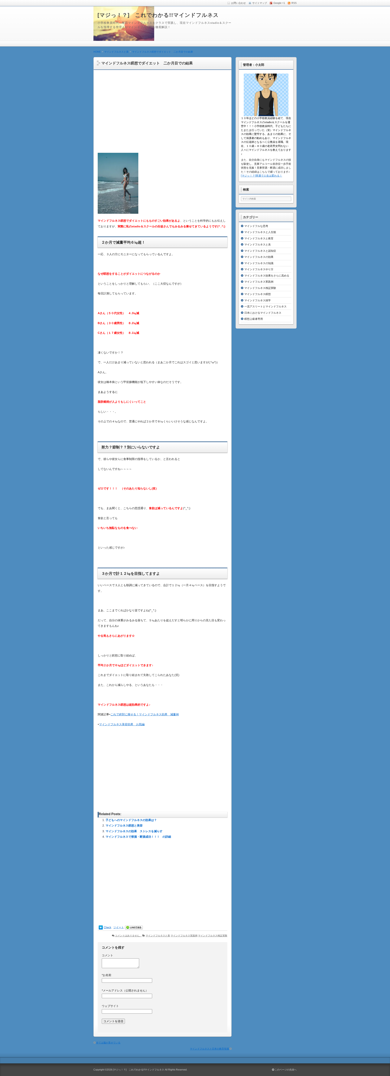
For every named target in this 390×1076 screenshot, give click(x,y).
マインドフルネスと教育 (258, 238)
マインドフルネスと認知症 (260, 250)
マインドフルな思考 (256, 226)
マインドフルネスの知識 (258, 263)
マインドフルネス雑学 (257, 300)
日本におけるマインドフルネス (262, 312)
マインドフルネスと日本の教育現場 (209, 1048)
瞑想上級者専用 (253, 318)
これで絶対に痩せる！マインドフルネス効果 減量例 (144, 714)
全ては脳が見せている (108, 1042)
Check (107, 927)
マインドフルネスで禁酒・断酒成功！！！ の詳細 (138, 836)
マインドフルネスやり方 (258, 269)
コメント (107, 955)
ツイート (118, 927)
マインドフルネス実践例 (184, 935)
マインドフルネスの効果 (258, 256)
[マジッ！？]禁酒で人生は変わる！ (261, 175)
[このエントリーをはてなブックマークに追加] (101, 927)
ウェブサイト (110, 1006)
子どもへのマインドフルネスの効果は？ (131, 820)
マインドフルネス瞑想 (257, 294)
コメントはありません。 (128, 935)
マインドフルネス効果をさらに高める (266, 275)
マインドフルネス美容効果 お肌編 (122, 724)
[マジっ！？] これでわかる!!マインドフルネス (158, 15)
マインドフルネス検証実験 (212, 935)
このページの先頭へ (285, 1069)
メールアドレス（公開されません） (125, 990)
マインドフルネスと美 (158, 935)
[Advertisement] (162, 113)
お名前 (106, 975)
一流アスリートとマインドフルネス (265, 306)
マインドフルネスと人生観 (260, 232)
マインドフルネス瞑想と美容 (124, 825)
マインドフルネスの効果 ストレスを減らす (134, 831)
